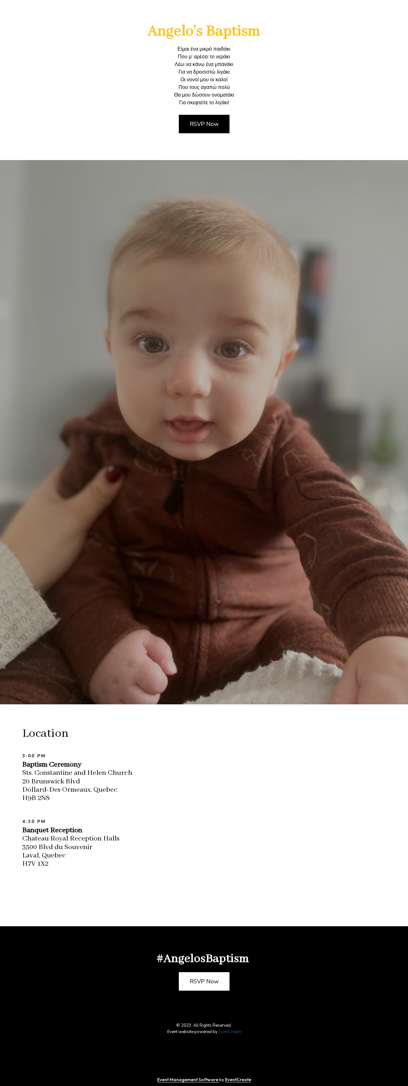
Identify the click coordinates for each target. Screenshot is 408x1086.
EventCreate (229, 1032)
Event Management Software (188, 1079)
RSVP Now (204, 124)
